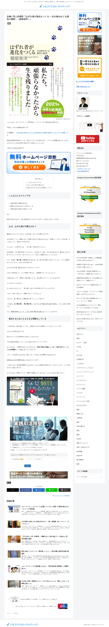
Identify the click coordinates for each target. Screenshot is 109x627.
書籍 (9, 482)
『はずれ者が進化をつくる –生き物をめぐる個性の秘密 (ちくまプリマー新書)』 (41, 132)
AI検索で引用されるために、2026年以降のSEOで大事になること (90, 266)
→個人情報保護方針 (82, 171)
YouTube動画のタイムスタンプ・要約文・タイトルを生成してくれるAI (89, 306)
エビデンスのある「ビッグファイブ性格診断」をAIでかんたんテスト (89, 293)
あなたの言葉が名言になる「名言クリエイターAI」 (89, 320)
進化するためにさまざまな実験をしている (39, 187)
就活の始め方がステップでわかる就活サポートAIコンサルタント (89, 313)
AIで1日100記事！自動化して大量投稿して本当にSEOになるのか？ (90, 259)
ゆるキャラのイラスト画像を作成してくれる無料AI (89, 286)
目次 (36, 179)
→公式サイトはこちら (83, 168)
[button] (64, 490)
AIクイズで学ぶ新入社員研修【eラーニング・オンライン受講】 (89, 300)
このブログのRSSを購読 (86, 81)
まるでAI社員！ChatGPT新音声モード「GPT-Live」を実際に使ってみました (89, 272)
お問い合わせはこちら (83, 86)
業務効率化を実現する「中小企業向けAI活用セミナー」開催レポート (89, 279)
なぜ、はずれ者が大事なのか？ (36, 185)
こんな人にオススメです (34, 182)
